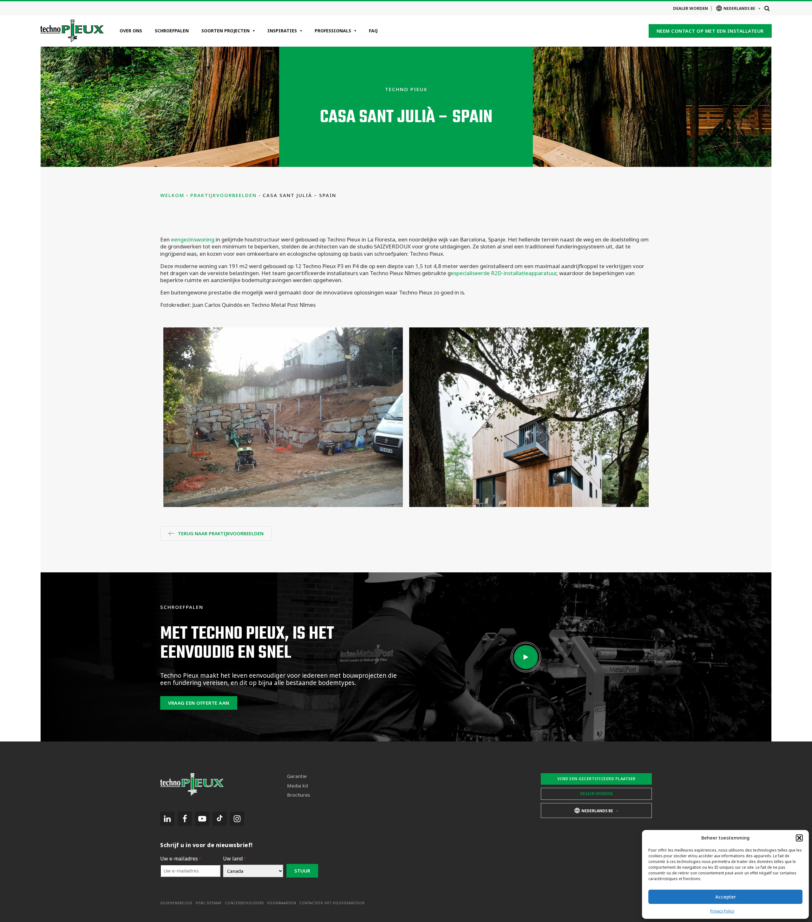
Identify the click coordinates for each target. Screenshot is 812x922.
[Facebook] (185, 819)
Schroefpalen (172, 31)
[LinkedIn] (167, 819)
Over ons (131, 31)
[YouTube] (202, 819)
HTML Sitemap (209, 903)
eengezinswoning (192, 239)
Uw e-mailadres (180, 858)
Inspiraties (282, 31)
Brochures (298, 795)
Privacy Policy (722, 911)
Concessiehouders (244, 903)
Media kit (297, 786)
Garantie (297, 776)
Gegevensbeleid (176, 903)
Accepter (725, 896)
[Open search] (767, 8)
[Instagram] (237, 819)
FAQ (373, 31)
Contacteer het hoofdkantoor (332, 903)
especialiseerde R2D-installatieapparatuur (503, 273)
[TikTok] (220, 819)
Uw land (234, 858)
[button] (799, 838)
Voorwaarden (281, 903)
